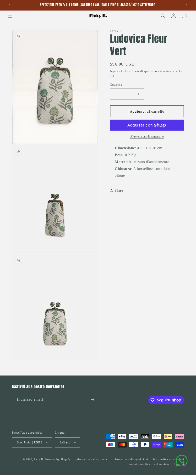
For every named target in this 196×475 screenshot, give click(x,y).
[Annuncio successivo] (186, 5)
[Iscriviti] (92, 399)
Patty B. (39, 459)
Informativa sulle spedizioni (130, 459)
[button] (10, 16)
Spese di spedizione (144, 71)
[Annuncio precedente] (9, 5)
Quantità (116, 84)
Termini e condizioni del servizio (148, 464)
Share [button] (119, 190)
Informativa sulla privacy (92, 459)
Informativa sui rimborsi (168, 459)
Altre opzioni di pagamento (147, 136)
